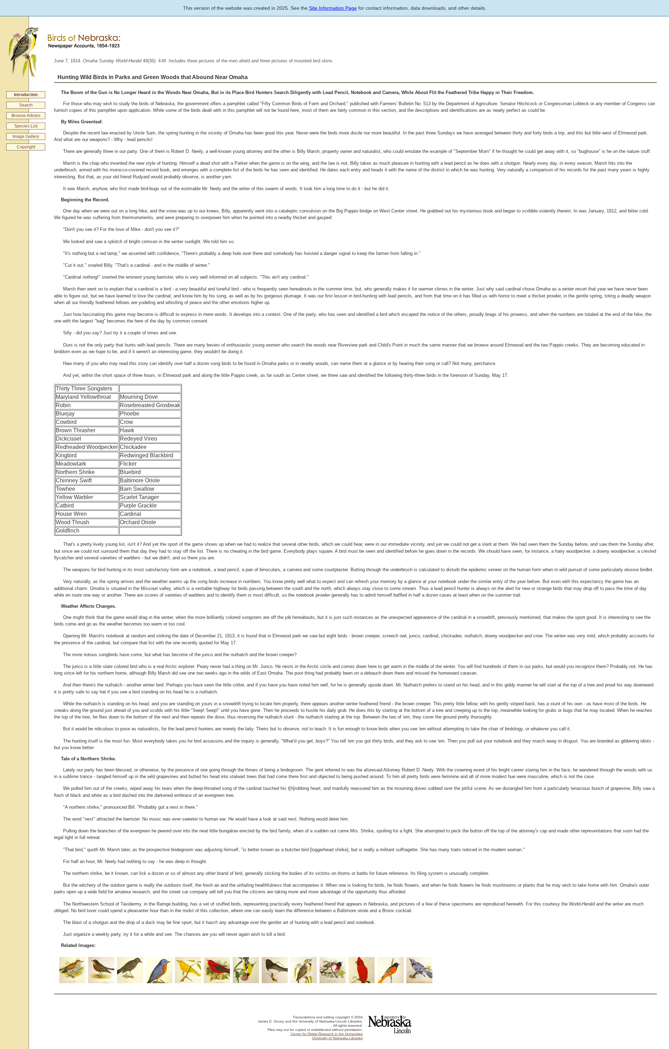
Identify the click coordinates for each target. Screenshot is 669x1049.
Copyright (26, 147)
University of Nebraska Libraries (337, 1038)
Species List (25, 126)
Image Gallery (26, 136)
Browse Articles (25, 115)
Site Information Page (333, 8)
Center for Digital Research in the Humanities (327, 1034)
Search (26, 105)
